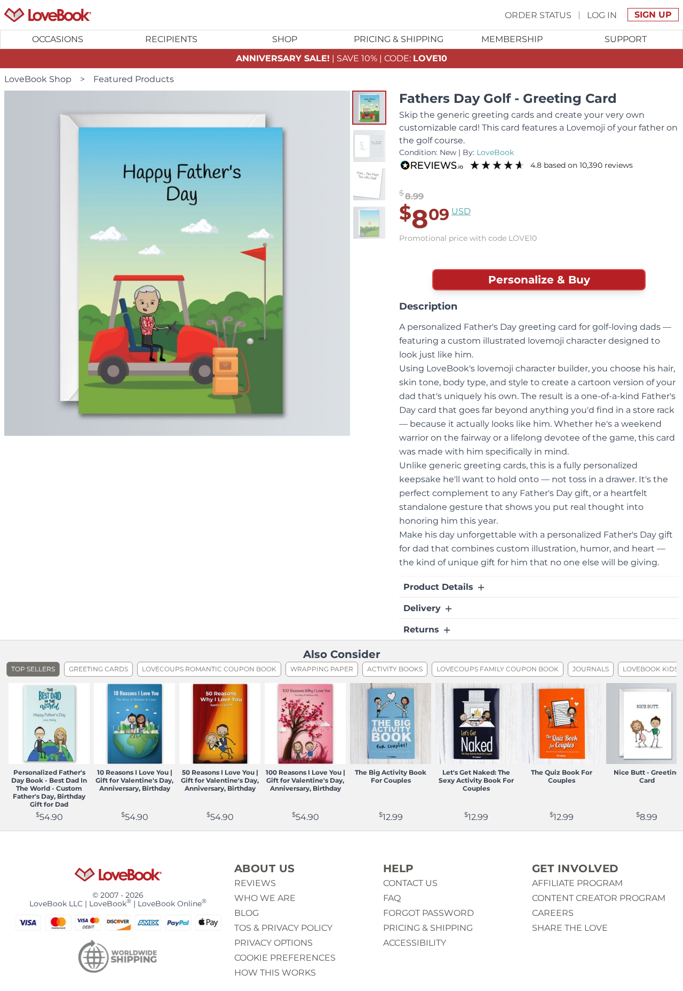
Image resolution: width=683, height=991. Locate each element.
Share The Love (570, 928)
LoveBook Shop (38, 79)
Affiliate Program (577, 883)
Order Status (538, 15)
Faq (392, 898)
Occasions (57, 39)
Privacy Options (273, 943)
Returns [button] (422, 629)
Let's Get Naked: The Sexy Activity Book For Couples (476, 780)
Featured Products (133, 79)
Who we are (265, 898)
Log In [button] (602, 15)
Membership (512, 39)
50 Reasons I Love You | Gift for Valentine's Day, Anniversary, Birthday (220, 780)
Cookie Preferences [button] (285, 958)
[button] (369, 108)
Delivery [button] (423, 608)
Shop (284, 39)
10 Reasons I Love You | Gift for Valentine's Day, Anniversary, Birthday (134, 780)
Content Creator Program (598, 898)
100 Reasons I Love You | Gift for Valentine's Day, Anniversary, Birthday (305, 780)
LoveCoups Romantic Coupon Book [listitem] (209, 669)
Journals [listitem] (591, 669)
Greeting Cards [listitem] (98, 669)
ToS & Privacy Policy (283, 928)
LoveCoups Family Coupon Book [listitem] (497, 669)
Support (626, 39)
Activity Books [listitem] (395, 669)
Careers (553, 913)
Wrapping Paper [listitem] (321, 669)
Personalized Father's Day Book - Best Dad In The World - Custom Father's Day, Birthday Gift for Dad (49, 788)
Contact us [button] (410, 883)
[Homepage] (47, 15)
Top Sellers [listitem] (33, 669)
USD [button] (461, 211)
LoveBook (495, 152)
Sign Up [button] (653, 15)
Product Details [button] (439, 587)
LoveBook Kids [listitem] (650, 669)
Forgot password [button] (428, 913)
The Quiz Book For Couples (561, 776)
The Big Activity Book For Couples (390, 776)
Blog (246, 913)
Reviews (255, 883)
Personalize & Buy (539, 279)
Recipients (171, 39)
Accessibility (414, 943)
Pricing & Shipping (398, 39)
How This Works (275, 973)
